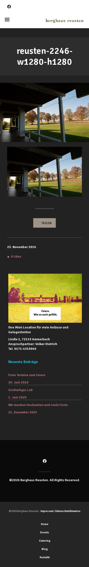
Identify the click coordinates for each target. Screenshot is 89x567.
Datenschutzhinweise (67, 511)
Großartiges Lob (20, 390)
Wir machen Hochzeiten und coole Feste (38, 405)
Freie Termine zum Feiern (26, 375)
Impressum (47, 511)
